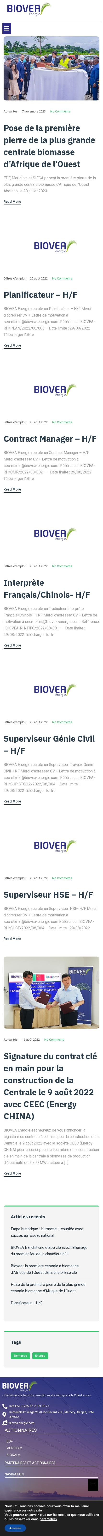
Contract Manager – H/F (50, 438)
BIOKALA (13, 1455)
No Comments (60, 111)
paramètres (48, 1519)
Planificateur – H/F (41, 294)
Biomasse (20, 1355)
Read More (12, 202)
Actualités (10, 111)
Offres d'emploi (14, 278)
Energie (40, 1355)
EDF (9, 1441)
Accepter (15, 1528)
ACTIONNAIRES (21, 1430)
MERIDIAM (14, 1448)
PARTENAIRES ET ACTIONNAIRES (30, 1463)
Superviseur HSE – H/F (48, 894)
